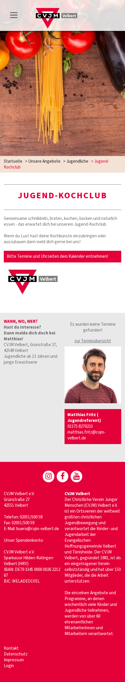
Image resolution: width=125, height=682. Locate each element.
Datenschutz (16, 654)
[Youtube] (76, 476)
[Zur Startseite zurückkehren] (56, 11)
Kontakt (11, 648)
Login (9, 666)
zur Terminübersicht (92, 341)
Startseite (13, 161)
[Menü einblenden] (14, 16)
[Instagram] (48, 476)
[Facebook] (62, 476)
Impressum (14, 660)
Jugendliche (77, 161)
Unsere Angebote (44, 161)
